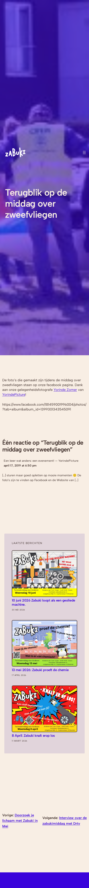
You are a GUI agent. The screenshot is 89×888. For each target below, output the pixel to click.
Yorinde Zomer (65, 390)
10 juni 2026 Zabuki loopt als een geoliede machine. (43, 602)
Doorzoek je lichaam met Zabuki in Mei (20, 820)
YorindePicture (13, 394)
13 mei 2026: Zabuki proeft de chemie (40, 670)
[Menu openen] (84, 152)
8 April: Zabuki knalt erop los (33, 736)
